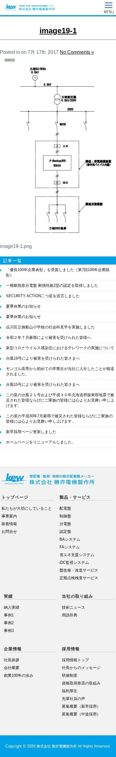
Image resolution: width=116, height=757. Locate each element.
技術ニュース (73, 607)
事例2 (9, 623)
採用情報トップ (75, 660)
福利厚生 (69, 691)
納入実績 (11, 607)
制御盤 (65, 516)
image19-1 (58, 30)
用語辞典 (69, 615)
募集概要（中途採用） (81, 714)
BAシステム (69, 539)
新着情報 (9, 524)
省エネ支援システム (76, 555)
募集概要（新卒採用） (81, 706)
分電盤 (65, 524)
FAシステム (69, 547)
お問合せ (9, 531)
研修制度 (69, 675)
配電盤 (65, 508)
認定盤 (65, 531)
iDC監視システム (74, 562)
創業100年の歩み (18, 675)
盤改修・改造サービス (78, 570)
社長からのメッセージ (81, 667)
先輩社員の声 (73, 698)
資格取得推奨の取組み (81, 683)
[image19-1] (58, 236)
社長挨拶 (11, 660)
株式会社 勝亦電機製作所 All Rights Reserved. (74, 746)
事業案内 (9, 516)
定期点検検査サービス (78, 578)
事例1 (9, 615)
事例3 (9, 630)
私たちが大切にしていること (26, 508)
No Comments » (77, 52)
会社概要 (11, 667)
